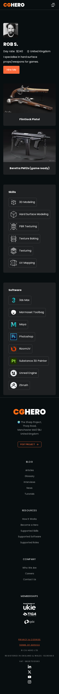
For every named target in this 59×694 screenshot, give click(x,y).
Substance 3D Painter (33, 361)
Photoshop (26, 336)
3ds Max (24, 300)
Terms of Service (29, 645)
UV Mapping (27, 263)
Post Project (27, 444)
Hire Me (11, 70)
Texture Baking (28, 238)
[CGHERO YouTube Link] (29, 677)
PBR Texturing (28, 226)
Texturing (25, 251)
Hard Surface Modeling (33, 214)
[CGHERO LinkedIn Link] (29, 667)
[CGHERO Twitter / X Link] (29, 672)
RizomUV (24, 349)
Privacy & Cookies (29, 639)
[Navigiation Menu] (53, 5)
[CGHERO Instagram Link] (29, 681)
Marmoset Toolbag (31, 312)
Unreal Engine (28, 373)
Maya (22, 324)
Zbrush (23, 385)
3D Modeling (27, 202)
